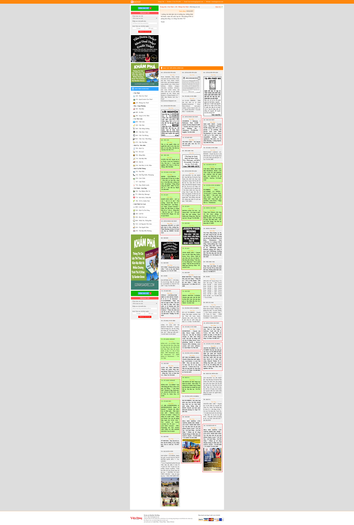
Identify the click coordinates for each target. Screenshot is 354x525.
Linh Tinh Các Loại (140, 204)
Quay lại (218, 7)
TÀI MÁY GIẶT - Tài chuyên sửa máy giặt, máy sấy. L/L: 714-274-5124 (191, 143)
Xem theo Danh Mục (142, 88)
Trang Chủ (161, 1)
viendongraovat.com (217, 1)
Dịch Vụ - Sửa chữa (140, 145)
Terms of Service (170, 522)
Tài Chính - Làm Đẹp (140, 188)
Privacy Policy (163, 522)
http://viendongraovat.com (153, 517)
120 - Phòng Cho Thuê (181, 7)
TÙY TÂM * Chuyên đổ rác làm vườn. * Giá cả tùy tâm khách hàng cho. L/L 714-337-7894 (170, 269)
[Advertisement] (209, 36)
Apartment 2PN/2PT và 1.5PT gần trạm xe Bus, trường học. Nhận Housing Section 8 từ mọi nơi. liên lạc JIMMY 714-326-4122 (170, 229)
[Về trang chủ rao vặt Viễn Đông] (136, 1)
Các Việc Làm (138, 119)
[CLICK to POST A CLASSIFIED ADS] (145, 8)
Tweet (162, 22)
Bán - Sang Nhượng (140, 106)
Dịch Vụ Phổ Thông (140, 168)
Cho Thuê (137, 93)
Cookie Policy (155, 522)
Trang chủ (163, 7)
